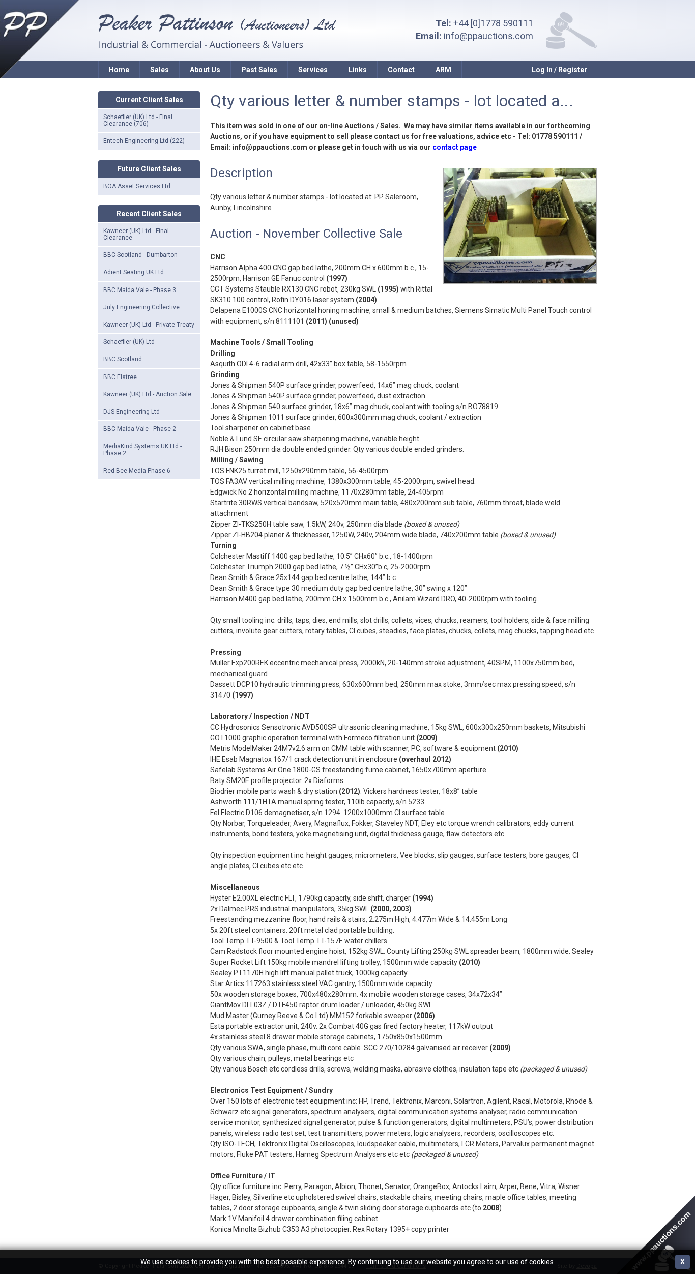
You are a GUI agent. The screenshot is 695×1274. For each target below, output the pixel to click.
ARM (443, 70)
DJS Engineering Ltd (131, 411)
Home (119, 70)
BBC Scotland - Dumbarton (140, 254)
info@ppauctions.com (488, 36)
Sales (159, 70)
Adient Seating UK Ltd (133, 272)
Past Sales (259, 70)
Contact (401, 70)
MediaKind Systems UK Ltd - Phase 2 (142, 449)
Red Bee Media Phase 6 (136, 470)
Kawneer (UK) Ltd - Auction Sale (147, 394)
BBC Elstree (120, 377)
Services (313, 70)
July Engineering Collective (141, 307)
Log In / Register (559, 70)
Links (358, 70)
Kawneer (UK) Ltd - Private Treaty (148, 324)
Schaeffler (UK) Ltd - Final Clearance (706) (137, 120)
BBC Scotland (122, 359)
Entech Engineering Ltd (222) (144, 140)
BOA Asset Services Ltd (136, 186)
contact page (454, 147)
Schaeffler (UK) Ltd (129, 341)
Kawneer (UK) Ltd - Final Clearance (136, 234)
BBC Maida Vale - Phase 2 (139, 428)
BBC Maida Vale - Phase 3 (139, 290)
